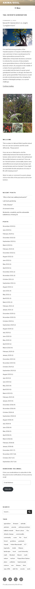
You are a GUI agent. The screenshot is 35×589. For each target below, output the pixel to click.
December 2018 (8, 405)
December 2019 (8, 359)
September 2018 (8, 416)
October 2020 (7, 321)
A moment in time (8, 208)
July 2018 (6, 424)
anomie (13, 527)
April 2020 (6, 344)
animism (6, 527)
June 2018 (6, 427)
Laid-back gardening (9, 201)
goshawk (21, 541)
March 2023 (7, 245)
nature (6, 558)
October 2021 (7, 279)
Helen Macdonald (16, 544)
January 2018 (7, 446)
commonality (20, 534)
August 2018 (7, 420)
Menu (18, 8)
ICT (25, 544)
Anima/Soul (11, 2)
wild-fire (15, 569)
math (5, 555)
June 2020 (6, 336)
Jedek (14, 548)
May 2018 (6, 431)
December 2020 (8, 313)
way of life (7, 569)
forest (6, 541)
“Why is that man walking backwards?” (15, 197)
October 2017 (7, 458)
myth (25, 555)
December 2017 (8, 450)
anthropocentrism (24, 527)
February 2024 (7, 234)
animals (23, 523)
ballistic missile (8, 530)
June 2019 (6, 382)
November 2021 (8, 275)
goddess (13, 541)
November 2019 (8, 363)
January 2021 (7, 310)
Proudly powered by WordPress (12, 584)
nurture (12, 558)
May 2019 (6, 386)
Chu (27, 530)
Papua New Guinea (23, 558)
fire (20, 537)
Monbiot (12, 555)
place (5, 562)
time (24, 565)
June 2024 (6, 230)
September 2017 (8, 462)
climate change (9, 534)
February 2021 (7, 306)
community (7, 537)
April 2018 (6, 435)
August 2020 (7, 329)
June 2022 (6, 260)
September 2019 (8, 370)
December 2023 (8, 237)
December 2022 (8, 253)
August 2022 (7, 256)
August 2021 (7, 287)
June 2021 (6, 291)
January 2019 (7, 401)
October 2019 (7, 367)
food (25, 537)
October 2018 (7, 412)
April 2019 (6, 389)
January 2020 (7, 355)
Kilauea (20, 548)
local (14, 551)
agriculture (7, 523)
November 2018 (8, 408)
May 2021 (6, 294)
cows (15, 537)
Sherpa (18, 565)
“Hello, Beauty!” (8, 205)
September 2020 (8, 325)
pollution (12, 562)
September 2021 (8, 283)
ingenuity (7, 548)
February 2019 (7, 397)
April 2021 (6, 298)
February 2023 (7, 249)
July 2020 (6, 332)
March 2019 (7, 393)
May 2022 (6, 264)
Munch (19, 555)
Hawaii (6, 544)
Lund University (23, 551)
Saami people (22, 562)
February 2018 (7, 443)
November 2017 (8, 454)
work (28, 569)
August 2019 (7, 374)
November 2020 (8, 317)
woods (22, 569)
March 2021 (6, 302)
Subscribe (8, 489)
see (12, 565)
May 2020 (6, 340)
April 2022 (6, 268)
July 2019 (6, 378)
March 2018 (7, 439)
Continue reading (8, 86)
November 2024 (8, 226)
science (6, 565)
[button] (17, 108)
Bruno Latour (20, 530)
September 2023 (8, 241)
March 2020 (7, 348)
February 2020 (7, 351)
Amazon (15, 523)
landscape (7, 551)
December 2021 (8, 272)
